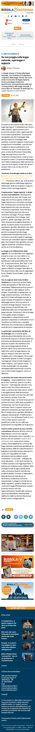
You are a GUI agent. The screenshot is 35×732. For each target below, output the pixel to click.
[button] (18, 28)
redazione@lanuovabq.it (9, 686)
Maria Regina (25, 35)
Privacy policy (5, 718)
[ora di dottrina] (17, 591)
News (10, 20)
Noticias (10, 23)
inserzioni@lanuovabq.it (9, 690)
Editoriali (21, 44)
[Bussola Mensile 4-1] (17, 543)
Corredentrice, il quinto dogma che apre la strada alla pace (8, 624)
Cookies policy (16, 718)
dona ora (26, 20)
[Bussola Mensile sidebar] (17, 566)
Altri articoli (18, 608)
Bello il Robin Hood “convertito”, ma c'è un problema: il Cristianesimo (9, 657)
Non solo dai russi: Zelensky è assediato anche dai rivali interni (10, 635)
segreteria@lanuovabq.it (9, 688)
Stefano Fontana (13, 68)
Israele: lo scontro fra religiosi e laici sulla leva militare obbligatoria (8, 646)
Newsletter (25, 23)
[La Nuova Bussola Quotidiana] (17, 10)
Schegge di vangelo (9, 34)
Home (14, 44)
